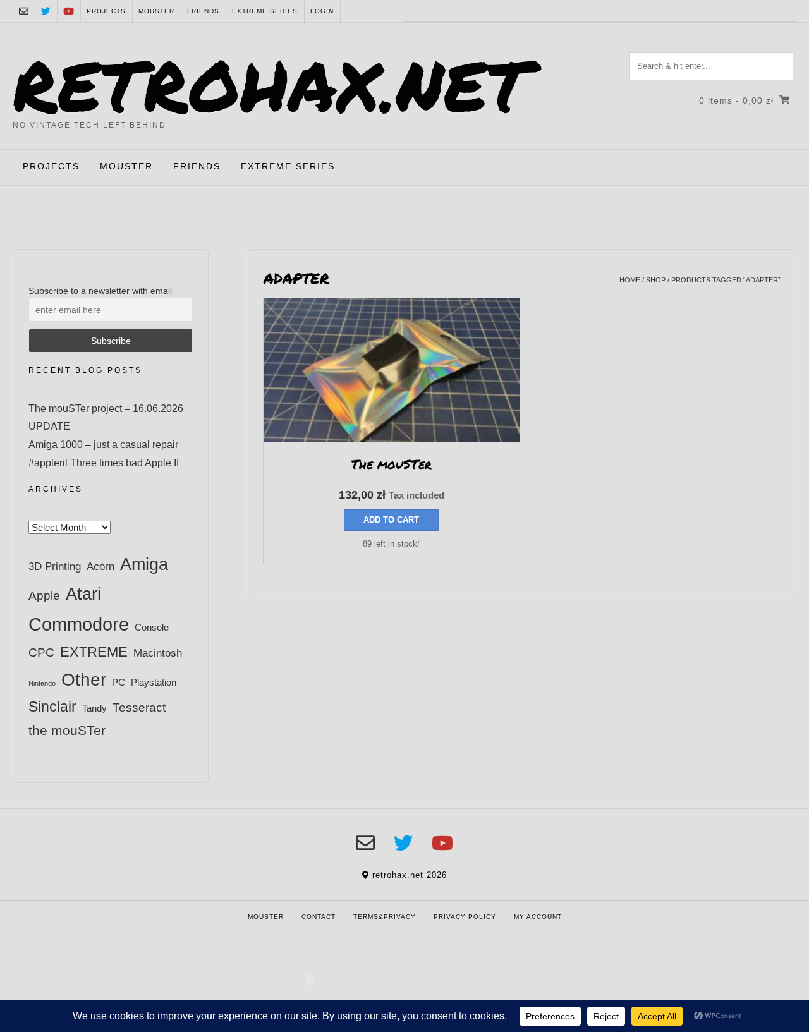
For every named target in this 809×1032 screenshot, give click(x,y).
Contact (318, 916)
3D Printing (54, 566)
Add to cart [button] (391, 520)
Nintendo (42, 683)
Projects (106, 11)
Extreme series (265, 11)
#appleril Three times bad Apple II (103, 463)
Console (152, 627)
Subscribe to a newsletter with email (100, 291)
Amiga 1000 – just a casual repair (103, 444)
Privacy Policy (465, 916)
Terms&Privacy (384, 916)
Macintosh (157, 653)
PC (118, 682)
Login (322, 11)
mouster (156, 11)
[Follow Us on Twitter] (46, 11)
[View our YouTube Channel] (68, 11)
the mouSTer (67, 730)
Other (83, 679)
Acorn (100, 566)
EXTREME (94, 652)
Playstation (153, 682)
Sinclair (52, 706)
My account (538, 916)
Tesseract (139, 707)
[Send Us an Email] (24, 11)
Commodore (78, 624)
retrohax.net (271, 84)
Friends (203, 11)
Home (629, 280)
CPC (41, 652)
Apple (44, 595)
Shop (656, 280)
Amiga (144, 564)
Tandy (94, 708)
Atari (83, 594)
